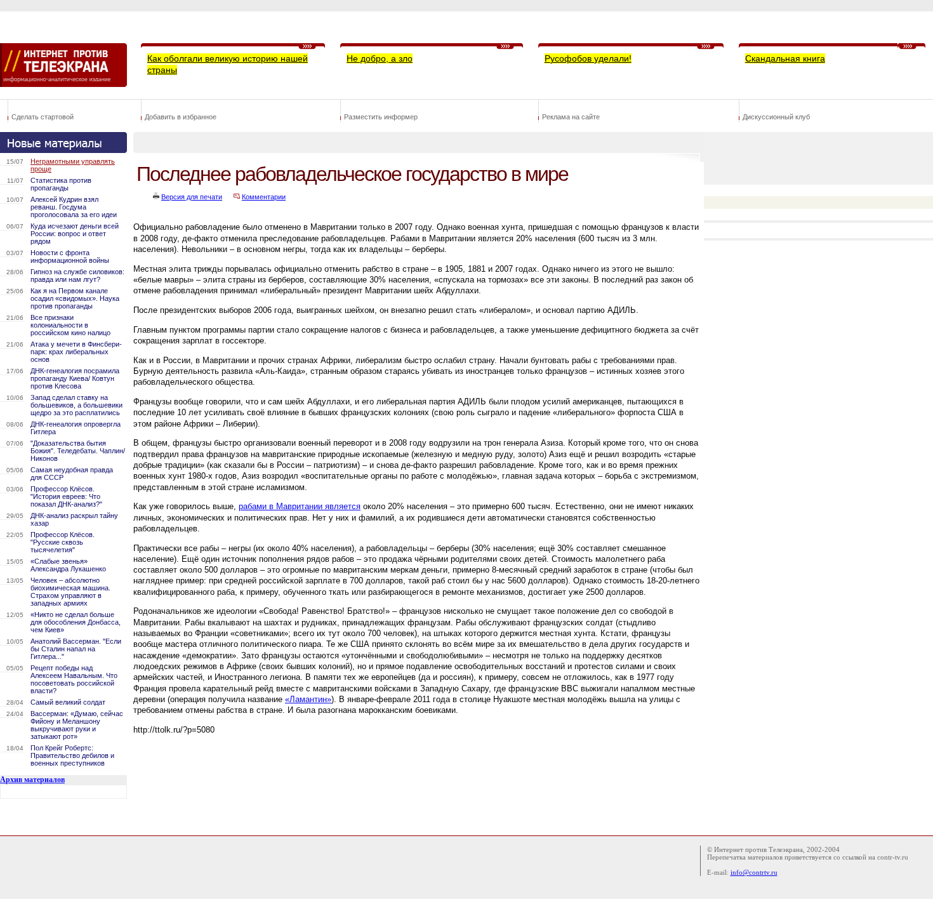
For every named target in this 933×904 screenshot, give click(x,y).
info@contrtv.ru (754, 872)
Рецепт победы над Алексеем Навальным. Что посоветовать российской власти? (73, 679)
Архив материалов (32, 779)
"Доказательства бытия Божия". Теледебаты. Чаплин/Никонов (77, 450)
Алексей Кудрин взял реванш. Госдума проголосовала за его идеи (73, 207)
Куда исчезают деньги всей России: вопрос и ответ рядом (74, 233)
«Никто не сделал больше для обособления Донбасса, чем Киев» (75, 622)
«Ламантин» (308, 699)
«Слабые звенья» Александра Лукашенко (68, 565)
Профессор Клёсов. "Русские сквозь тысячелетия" (62, 542)
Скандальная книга (785, 58)
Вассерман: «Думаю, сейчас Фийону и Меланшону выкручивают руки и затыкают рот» (76, 725)
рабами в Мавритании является (300, 506)
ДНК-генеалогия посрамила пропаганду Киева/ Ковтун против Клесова (74, 378)
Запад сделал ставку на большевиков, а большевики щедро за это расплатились (76, 405)
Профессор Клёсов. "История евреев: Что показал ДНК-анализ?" (66, 496)
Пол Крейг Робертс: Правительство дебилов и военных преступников (72, 755)
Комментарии (264, 197)
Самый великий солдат (67, 702)
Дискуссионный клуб (776, 117)
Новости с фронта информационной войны (69, 256)
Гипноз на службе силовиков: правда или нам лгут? (77, 275)
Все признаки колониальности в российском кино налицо (70, 325)
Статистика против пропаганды (60, 184)
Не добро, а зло (380, 58)
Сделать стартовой (42, 117)
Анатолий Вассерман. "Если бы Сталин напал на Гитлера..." (75, 648)
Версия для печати (191, 197)
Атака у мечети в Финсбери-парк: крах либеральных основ (76, 351)
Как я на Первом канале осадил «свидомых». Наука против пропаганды (74, 298)
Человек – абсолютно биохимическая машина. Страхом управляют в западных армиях (70, 591)
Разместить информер (381, 117)
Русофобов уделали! (588, 58)
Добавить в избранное (180, 117)
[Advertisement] (364, 791)
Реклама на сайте (571, 117)
